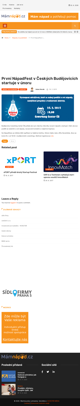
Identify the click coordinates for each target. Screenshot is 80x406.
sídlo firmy (5, 215)
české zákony (6, 231)
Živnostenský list (7, 246)
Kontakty (17, 8)
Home (7, 38)
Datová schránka (7, 236)
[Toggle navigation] (5, 25)
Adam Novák (40, 89)
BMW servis (5, 241)
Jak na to (20, 5)
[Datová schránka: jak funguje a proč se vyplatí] (9, 376)
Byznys (20, 386)
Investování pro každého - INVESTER (14, 226)
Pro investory (7, 8)
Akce (12, 141)
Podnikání (21, 373)
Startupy (23, 89)
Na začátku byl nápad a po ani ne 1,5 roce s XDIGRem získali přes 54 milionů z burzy (45, 32)
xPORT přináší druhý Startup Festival (18, 172)
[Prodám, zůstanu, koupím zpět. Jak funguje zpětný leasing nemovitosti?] (9, 389)
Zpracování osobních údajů (40, 403)
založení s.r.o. (6, 220)
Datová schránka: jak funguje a (27, 376)
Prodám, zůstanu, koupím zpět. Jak (25, 389)
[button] (75, 32)
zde (52, 136)
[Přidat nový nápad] (53, 16)
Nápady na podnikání (19, 38)
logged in (13, 203)
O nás (5, 5)
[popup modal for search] (75, 25)
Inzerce (11, 5)
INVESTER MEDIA (53, 401)
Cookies (26, 403)
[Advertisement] (40, 58)
